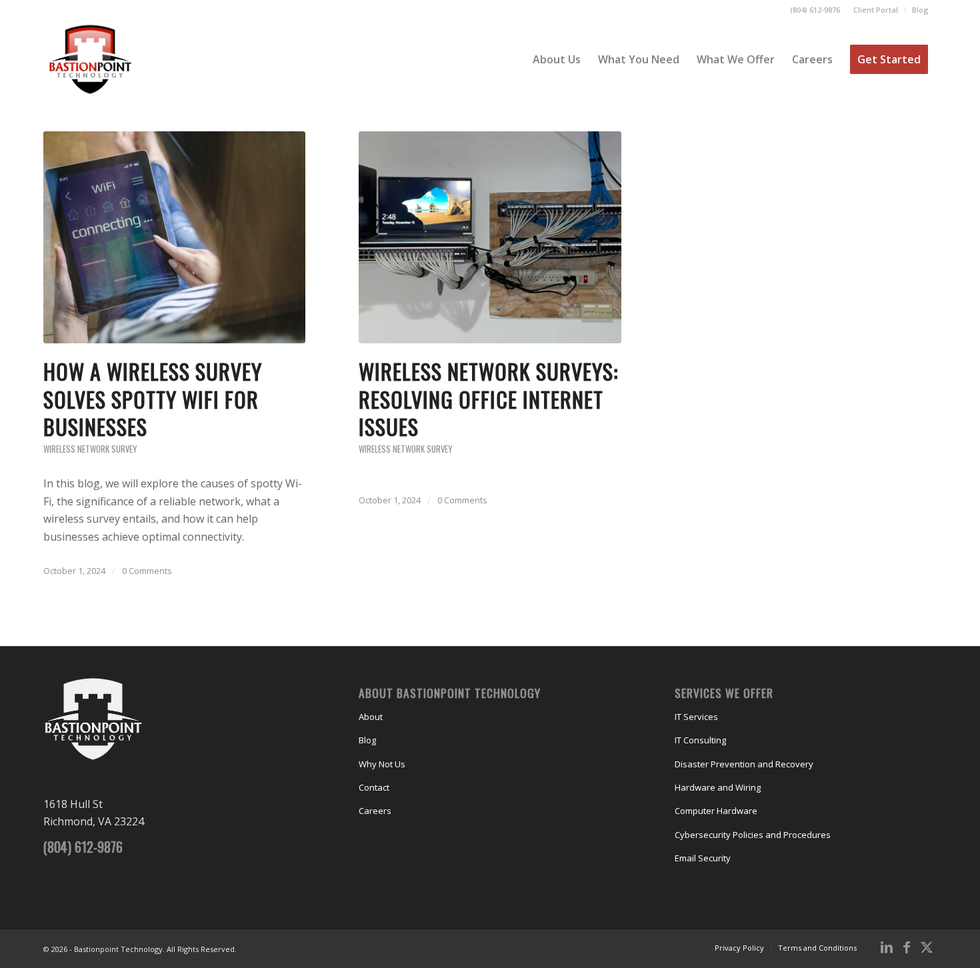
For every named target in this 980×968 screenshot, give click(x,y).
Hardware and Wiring (718, 787)
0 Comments (147, 571)
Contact (374, 787)
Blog (920, 10)
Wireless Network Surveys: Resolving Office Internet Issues (488, 398)
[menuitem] (876, 10)
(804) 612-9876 (815, 10)
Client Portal (875, 10)
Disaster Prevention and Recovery (744, 764)
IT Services (696, 717)
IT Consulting (700, 740)
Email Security (703, 858)
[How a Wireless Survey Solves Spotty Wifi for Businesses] (174, 237)
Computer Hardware (716, 811)
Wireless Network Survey (90, 449)
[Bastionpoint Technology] (90, 59)
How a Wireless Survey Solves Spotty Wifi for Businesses (152, 398)
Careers (375, 811)
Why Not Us (382, 764)
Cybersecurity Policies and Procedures (753, 835)
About (371, 717)
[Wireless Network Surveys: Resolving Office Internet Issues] (490, 237)
